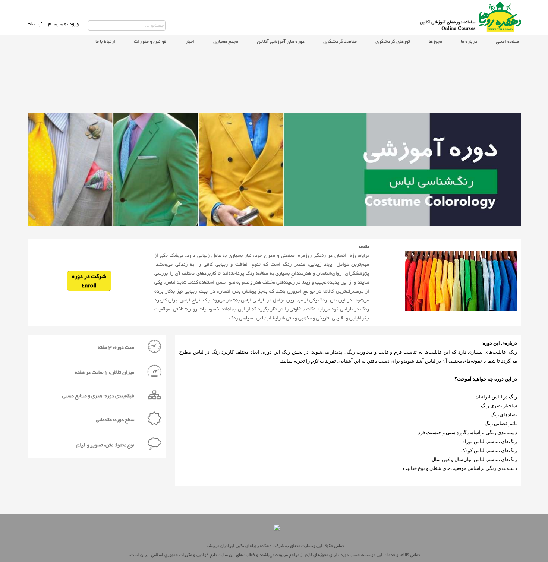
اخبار (190, 42)
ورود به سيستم (63, 24)
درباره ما (469, 42)
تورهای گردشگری (392, 42)
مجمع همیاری (225, 42)
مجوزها (435, 42)
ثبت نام (35, 24)
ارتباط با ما (105, 42)
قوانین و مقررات (150, 42)
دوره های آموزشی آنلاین (281, 42)
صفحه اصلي (507, 42)
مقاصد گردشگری (340, 42)
